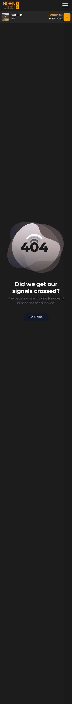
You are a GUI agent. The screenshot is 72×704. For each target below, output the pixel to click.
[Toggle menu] (65, 5)
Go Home (36, 317)
